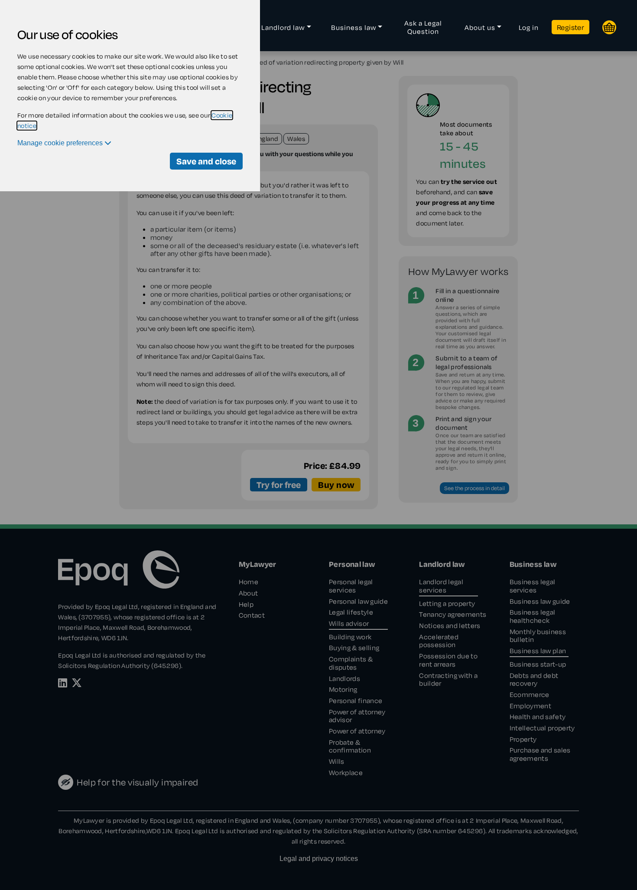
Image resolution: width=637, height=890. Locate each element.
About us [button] (480, 27)
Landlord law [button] (283, 27)
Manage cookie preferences (60, 143)
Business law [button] (353, 27)
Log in (529, 27)
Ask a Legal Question (423, 27)
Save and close (206, 161)
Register (570, 27)
